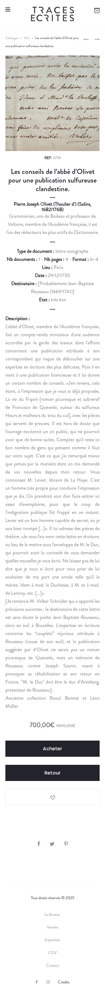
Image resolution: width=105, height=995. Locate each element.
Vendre (52, 927)
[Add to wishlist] (52, 797)
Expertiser (53, 940)
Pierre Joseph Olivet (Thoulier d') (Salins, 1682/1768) (52, 206)
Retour (52, 772)
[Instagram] (48, 982)
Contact (52, 965)
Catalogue (11, 38)
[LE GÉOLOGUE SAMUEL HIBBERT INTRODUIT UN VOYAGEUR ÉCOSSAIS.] (86, 38)
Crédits (63, 982)
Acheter (52, 748)
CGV (52, 953)
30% (27, 38)
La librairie (52, 914)
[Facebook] (37, 982)
